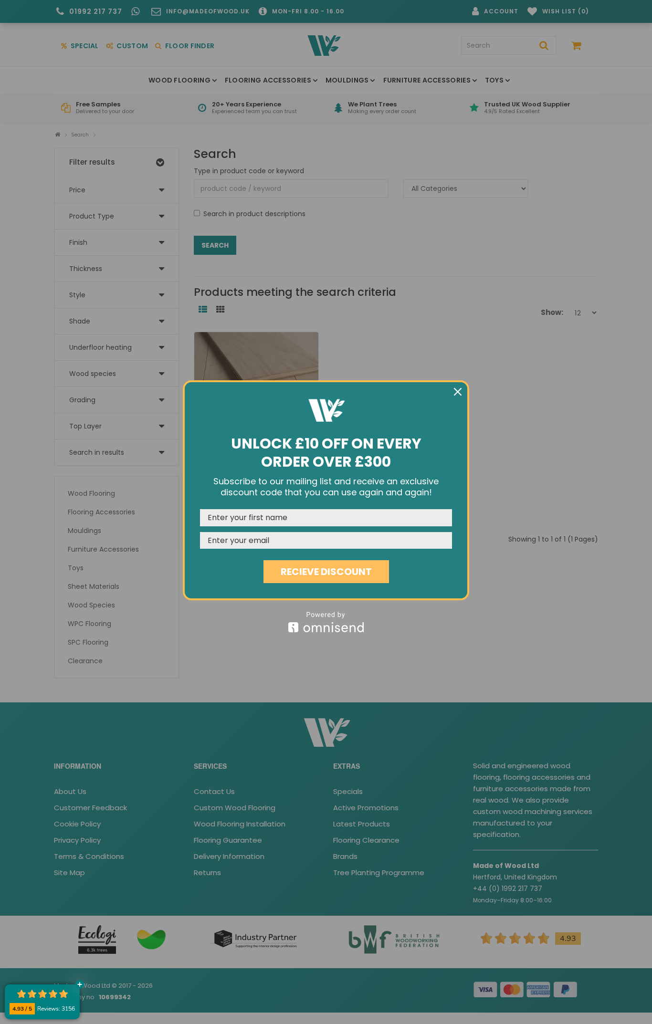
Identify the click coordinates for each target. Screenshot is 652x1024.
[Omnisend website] (326, 622)
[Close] (457, 391)
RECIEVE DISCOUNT (326, 571)
